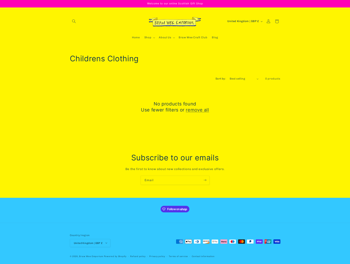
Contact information (203, 256)
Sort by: (220, 78)
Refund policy (138, 256)
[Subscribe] (205, 180)
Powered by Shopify (115, 256)
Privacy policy (157, 256)
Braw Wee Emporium (91, 256)
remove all (197, 110)
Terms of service (178, 256)
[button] (74, 21)
